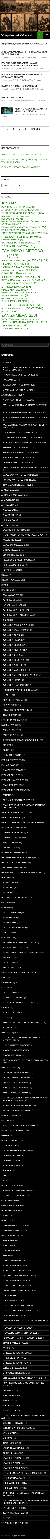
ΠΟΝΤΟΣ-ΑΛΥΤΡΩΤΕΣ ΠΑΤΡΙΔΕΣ (18, 480)
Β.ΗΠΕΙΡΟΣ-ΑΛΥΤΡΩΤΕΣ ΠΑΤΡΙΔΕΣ (19, 432)
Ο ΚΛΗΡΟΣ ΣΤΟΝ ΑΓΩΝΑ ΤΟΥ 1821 (19, 390)
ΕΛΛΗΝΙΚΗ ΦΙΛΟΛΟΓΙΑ (13, 1463)
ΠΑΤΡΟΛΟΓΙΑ (9, 962)
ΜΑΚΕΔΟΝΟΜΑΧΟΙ (16, 286)
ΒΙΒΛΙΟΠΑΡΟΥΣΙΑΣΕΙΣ (11, 580)
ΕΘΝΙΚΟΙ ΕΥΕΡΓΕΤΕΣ (11, 760)
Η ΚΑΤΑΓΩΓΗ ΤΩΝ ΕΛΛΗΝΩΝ (12, 270)
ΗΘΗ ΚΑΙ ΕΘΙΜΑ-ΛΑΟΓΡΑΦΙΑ (20, 267)
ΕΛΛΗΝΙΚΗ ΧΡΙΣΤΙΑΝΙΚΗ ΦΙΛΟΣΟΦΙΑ (19, 942)
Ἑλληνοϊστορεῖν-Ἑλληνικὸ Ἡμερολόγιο (19, 35)
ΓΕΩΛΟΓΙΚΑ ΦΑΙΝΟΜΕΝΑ (12, 720)
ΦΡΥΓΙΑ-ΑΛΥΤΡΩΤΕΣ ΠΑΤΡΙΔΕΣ (17, 485)
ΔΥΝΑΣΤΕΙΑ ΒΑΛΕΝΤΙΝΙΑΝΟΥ (16, 630)
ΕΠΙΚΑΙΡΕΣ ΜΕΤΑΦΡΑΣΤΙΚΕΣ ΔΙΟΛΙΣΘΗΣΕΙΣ (23, 1473)
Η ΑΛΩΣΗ (7, 695)
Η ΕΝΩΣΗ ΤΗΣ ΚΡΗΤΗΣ (13, 997)
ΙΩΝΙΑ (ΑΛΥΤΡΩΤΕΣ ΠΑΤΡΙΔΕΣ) (16, 447)
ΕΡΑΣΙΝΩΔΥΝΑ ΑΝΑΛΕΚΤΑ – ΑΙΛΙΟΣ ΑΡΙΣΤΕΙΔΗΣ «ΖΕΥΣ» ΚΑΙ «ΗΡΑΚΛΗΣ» (19, 64)
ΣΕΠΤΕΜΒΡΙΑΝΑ (10, 1395)
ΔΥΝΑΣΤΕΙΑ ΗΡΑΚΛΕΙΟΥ (14, 640)
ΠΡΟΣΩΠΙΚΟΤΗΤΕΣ (10, 1235)
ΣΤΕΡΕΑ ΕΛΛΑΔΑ (9, 1250)
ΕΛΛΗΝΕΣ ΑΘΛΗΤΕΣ (10, 775)
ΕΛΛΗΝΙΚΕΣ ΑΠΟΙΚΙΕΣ (11, 817)
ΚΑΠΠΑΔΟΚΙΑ (7, 982)
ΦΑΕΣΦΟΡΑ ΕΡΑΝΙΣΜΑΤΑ (14, 1513)
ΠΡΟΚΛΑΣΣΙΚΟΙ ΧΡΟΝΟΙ (14, 565)
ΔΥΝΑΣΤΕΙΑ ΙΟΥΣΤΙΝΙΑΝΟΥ (15, 650)
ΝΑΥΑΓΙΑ (5, 1135)
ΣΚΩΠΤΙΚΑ (6, 1245)
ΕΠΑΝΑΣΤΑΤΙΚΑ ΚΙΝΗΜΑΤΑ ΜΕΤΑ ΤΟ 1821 (23, 1338)
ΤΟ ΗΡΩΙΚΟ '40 (9, 1410)
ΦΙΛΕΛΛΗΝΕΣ (10, 380)
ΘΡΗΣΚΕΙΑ (24, 273)
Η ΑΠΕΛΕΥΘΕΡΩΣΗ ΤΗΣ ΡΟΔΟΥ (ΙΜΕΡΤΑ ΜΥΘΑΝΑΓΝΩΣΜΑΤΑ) (21, 75)
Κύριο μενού (46, 35)
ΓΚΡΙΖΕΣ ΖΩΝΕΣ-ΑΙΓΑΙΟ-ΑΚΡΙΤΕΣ (18, 1290)
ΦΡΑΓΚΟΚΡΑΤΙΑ (10, 715)
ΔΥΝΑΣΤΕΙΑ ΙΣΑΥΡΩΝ (12, 655)
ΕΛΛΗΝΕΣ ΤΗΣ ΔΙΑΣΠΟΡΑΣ (13, 790)
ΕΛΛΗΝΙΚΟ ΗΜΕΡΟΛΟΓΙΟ (28, 57)
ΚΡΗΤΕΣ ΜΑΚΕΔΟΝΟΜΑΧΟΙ (15, 1088)
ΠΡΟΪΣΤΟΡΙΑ (9, 520)
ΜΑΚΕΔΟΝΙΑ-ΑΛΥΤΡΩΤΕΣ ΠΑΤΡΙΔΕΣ (19, 475)
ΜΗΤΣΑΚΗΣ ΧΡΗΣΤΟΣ (11, 1120)
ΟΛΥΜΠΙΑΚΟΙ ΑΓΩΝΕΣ (11, 1200)
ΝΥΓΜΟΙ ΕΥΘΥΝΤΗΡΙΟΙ (13, 1508)
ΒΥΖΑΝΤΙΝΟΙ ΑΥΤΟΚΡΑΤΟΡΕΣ (17, 221)
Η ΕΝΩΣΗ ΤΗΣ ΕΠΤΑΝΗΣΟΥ (15, 1195)
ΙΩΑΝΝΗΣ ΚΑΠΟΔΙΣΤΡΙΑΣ (14, 1343)
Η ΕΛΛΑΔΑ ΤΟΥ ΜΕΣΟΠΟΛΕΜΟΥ (17, 1328)
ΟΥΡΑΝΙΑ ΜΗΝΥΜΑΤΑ (11, 1205)
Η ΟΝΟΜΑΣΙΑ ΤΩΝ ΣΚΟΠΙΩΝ (16, 1045)
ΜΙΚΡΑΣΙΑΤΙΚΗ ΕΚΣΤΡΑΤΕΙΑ (16, 290)
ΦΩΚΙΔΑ (6, 1255)
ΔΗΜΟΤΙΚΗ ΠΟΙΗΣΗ (13, 755)
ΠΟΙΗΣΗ (6, 750)
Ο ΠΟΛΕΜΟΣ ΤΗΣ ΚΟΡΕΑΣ (15, 1373)
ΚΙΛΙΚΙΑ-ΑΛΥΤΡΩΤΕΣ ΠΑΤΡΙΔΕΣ (17, 457)
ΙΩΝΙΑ (4, 977)
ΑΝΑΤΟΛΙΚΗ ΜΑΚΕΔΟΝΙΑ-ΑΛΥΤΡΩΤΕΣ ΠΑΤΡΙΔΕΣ (25, 417)
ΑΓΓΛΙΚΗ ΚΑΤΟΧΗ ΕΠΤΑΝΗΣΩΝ (17, 1190)
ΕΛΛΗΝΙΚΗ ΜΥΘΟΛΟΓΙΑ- (14, 1458)
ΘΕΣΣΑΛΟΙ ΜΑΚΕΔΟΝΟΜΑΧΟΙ (16, 1077)
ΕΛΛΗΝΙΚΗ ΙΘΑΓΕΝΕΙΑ (13, 867)
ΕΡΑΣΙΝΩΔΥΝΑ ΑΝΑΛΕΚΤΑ (14, 1478)
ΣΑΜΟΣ (6, 1175)
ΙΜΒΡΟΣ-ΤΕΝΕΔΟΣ (11, 1165)
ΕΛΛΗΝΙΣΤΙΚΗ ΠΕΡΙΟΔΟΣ (14, 530)
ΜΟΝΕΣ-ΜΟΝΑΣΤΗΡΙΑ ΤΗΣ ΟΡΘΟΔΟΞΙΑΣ (22, 952)
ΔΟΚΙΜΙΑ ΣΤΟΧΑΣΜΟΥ (13, 1453)
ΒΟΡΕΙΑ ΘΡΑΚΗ (10, 917)
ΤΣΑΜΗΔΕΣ (8, 892)
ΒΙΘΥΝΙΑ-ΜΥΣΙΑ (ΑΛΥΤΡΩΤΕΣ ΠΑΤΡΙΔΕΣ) (21, 437)
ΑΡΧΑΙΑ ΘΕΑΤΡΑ (10, 510)
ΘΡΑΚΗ (9, 273)
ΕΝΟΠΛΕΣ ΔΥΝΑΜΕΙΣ (16, 260)
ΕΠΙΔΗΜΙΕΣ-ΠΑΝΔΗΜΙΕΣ (12, 852)
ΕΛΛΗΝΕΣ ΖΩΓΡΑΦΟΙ (12, 785)
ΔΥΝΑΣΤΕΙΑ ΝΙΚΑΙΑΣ (12, 680)
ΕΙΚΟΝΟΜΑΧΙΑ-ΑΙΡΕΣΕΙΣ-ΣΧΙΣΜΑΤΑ (19, 690)
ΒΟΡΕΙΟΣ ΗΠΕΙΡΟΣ (12, 219)
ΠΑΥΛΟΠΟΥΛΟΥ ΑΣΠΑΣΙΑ (14, 927)
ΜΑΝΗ (5, 1215)
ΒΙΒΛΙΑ (4, 575)
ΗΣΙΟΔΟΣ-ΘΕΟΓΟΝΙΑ (12, 97)
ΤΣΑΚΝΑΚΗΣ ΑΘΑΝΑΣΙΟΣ (14, 328)
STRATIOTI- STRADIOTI (14, 1423)
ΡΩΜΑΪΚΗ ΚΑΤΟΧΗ (11, 570)
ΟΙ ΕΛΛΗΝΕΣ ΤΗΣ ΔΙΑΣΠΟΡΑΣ (14, 298)
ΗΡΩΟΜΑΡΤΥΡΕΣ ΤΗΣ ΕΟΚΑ (14, 897)
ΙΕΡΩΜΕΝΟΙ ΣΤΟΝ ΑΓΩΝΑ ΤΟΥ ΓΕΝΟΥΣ (19, 972)
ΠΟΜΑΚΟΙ (7, 932)
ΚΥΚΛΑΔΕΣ (8, 1170)
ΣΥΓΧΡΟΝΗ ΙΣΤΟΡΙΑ (10, 1260)
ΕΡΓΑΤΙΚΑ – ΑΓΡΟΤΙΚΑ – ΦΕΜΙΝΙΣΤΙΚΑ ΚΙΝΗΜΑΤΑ (25, 1320)
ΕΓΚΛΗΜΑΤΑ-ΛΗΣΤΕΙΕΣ (13, 1300)
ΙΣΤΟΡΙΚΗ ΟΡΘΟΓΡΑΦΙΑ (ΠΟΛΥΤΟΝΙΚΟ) (21, 740)
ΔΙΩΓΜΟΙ (7, 620)
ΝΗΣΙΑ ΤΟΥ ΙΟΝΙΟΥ (10, 1185)
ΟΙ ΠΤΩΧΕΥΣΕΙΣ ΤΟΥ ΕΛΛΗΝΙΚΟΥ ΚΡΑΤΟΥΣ (22, 1378)
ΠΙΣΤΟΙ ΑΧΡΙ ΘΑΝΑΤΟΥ (20, 304)
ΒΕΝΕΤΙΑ (7, 795)
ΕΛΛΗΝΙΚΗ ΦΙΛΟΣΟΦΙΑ (13, 1468)
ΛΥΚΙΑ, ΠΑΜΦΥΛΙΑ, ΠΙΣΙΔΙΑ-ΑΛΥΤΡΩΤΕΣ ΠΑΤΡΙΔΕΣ (25, 467)
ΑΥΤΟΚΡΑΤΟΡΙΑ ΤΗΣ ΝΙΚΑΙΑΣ (16, 610)
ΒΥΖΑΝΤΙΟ (40, 221)
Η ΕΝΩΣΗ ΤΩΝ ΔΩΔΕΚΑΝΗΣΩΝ (18, 1150)
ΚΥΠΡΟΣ (5, 1007)
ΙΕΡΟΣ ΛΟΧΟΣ (10, 847)
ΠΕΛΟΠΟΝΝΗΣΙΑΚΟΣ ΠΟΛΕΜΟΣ (18, 560)
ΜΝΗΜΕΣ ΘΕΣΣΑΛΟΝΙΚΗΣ (13, 1130)
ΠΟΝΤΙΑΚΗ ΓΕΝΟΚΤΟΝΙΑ (13, 308)
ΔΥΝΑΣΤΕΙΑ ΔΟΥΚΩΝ (12, 635)
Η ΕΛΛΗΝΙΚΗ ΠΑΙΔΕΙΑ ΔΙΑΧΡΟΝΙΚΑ (17, 857)
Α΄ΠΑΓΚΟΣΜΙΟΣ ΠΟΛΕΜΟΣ (15, 1270)
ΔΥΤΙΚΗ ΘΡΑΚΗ (10, 922)
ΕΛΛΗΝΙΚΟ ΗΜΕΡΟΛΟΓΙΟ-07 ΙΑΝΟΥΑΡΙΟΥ (20, 167)
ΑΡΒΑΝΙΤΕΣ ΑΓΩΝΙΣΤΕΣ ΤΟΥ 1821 (19, 375)
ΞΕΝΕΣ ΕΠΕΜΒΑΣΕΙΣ (15, 295)
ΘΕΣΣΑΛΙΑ (6, 902)
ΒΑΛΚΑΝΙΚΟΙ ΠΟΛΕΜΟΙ (15, 216)
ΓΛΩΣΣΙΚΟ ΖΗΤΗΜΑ (12, 735)
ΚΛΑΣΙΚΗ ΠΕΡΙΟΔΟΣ (12, 540)
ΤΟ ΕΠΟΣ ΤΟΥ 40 (9, 319)
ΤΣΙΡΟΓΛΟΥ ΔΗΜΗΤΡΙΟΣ (12, 1523)
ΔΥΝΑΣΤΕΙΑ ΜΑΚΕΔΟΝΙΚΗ (15, 670)
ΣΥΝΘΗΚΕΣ (8, 1400)
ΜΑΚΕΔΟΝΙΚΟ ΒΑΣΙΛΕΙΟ (14, 545)
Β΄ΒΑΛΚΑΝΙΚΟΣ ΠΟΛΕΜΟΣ (15, 1280)
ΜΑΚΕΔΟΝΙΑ (36, 280)
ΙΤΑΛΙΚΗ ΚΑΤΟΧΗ (12, 1155)
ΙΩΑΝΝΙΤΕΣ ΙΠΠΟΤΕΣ (13, 1160)
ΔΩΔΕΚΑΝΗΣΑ (11, 224)
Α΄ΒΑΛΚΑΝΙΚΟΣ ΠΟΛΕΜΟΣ (15, 1265)
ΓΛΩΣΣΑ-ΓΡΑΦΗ (8, 725)
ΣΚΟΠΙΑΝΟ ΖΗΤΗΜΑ (12, 1055)
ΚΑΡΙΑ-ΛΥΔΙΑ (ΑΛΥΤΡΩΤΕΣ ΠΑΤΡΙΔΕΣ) (20, 452)
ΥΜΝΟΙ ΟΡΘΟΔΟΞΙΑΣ (12, 967)
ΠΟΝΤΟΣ (34, 308)
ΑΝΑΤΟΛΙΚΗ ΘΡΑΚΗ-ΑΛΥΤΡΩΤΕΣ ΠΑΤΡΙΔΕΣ (22, 412)
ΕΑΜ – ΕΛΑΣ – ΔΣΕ (12, 1315)
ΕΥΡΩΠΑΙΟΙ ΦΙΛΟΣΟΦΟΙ (14, 1488)
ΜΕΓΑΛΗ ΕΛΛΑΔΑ (9, 1115)
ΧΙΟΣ (5, 1180)
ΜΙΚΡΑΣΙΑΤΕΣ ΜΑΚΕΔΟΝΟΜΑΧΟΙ (18, 1105)
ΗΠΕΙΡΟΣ (31, 270)
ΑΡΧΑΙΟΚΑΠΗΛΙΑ (10, 515)
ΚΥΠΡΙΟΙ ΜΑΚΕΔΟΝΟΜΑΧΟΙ (15, 1093)
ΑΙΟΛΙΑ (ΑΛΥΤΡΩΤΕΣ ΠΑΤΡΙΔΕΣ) (17, 400)
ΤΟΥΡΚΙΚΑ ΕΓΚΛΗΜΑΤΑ (15, 1358)
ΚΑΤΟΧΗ (8, 280)
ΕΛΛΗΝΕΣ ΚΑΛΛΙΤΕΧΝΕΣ (12, 780)
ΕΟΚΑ (40, 260)
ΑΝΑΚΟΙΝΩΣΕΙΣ (8, 490)
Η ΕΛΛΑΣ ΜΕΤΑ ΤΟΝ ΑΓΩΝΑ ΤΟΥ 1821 (20, 1333)
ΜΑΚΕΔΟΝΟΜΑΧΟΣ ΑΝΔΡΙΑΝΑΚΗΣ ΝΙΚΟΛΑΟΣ (22, 154)
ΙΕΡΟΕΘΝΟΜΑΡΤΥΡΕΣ (20, 276)
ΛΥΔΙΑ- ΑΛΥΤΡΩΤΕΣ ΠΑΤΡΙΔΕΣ (16, 462)
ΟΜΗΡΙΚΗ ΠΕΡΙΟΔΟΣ (12, 555)
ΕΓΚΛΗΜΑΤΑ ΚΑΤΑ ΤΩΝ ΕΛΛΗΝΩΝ (23, 227)
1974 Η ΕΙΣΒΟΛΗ (10, 1012)
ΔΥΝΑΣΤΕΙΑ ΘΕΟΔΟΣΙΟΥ (14, 645)
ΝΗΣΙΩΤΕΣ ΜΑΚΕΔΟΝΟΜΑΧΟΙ (16, 1110)
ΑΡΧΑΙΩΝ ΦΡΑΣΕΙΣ (11, 730)
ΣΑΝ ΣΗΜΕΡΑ (19, 315)
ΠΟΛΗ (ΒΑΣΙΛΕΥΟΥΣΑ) (13, 700)
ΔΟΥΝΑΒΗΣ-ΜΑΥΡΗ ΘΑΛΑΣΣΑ (16, 800)
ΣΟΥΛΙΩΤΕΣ (8, 887)
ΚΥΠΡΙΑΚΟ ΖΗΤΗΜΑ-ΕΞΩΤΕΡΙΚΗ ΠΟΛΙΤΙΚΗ (22, 1022)
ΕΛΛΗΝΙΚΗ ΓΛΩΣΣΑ (18, 246)
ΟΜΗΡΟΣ (7, 745)
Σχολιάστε (43, 57)
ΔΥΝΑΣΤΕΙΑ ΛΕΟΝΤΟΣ (13, 665)
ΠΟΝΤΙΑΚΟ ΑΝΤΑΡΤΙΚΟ (13, 1230)
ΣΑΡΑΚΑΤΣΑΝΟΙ (8, 1240)
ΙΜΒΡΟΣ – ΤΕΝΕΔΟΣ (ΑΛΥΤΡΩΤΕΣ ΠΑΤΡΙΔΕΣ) (23, 442)
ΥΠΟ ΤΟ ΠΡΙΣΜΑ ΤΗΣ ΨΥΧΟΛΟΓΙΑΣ (19, 1125)
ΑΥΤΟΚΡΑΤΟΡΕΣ (10, 600)
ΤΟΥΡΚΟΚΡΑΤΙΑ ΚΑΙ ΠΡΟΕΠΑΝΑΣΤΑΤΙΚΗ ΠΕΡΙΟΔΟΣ (24, 323)
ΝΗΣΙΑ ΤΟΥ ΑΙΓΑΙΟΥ (10, 1140)
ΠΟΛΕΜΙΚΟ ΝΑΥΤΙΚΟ (12, 837)
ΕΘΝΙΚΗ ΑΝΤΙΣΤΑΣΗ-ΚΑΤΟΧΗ (16, 1305)
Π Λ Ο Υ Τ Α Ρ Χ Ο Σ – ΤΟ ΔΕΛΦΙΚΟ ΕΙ (19, 86)
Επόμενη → (37, 129)
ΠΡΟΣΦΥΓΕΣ (9, 311)
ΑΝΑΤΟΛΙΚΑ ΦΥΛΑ (11, 595)
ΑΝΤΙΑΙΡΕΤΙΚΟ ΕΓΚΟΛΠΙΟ (13, 495)
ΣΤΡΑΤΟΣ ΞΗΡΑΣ (10, 842)
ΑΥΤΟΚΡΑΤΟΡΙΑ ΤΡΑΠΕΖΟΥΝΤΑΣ (18, 615)
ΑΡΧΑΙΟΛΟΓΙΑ (31, 209)
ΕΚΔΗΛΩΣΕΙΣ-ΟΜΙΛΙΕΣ (13, 770)
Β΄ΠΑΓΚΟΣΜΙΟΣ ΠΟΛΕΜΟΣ (15, 1285)
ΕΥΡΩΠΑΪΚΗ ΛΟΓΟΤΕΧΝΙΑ (15, 1483)
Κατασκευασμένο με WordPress (13, 1536)
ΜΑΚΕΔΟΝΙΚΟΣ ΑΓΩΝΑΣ (19, 283)
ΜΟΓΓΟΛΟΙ (8, 1438)
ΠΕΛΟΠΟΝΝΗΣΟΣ (9, 1210)
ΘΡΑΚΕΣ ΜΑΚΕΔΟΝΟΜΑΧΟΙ (15, 1082)
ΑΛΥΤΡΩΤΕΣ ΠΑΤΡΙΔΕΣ (18, 206)
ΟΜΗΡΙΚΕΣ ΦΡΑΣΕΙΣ (17, 301)
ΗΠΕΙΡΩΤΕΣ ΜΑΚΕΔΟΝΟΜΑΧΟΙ (17, 1072)
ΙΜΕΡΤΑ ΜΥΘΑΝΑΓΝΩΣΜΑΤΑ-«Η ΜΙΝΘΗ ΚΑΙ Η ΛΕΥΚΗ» (30, 109)
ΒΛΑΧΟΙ (4, 585)
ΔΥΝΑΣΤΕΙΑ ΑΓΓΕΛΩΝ (14, 605)
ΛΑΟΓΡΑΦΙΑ (6, 1027)
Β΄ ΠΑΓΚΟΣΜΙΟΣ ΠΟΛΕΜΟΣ (22, 213)
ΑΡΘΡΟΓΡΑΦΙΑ (11, 209)
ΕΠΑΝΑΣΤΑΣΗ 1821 (16, 263)
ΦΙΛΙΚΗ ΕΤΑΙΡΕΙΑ (10, 1443)
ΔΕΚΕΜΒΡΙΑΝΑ (9, 1295)
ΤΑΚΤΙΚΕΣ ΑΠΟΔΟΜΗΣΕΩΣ (15, 1405)
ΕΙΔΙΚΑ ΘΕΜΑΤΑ (8, 765)
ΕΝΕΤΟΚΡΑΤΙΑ (9, 992)
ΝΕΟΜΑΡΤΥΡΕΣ (10, 957)
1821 (9, 203)
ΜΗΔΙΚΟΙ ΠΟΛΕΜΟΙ (12, 550)
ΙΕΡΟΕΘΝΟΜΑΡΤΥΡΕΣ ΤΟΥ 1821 (18, 385)
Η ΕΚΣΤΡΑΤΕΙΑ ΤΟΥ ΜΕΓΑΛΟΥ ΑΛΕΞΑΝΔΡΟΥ (23, 535)
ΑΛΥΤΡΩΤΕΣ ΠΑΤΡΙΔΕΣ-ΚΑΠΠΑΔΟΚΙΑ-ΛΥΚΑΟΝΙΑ (25, 405)
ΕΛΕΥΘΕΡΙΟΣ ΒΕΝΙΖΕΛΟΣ (12, 240)
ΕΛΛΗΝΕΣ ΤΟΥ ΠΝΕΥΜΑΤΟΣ (20, 242)
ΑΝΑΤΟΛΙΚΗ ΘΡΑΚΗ (12, 912)
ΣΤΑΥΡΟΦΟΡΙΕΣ (10, 705)
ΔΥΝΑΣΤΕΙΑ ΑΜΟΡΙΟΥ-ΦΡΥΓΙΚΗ (17, 625)
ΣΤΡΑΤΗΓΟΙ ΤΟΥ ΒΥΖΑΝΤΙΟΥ (16, 710)
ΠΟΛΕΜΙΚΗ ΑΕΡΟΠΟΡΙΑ (14, 832)
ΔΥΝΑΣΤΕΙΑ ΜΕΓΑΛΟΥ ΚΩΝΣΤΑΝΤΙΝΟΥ (20, 675)
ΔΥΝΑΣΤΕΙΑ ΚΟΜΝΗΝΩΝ (14, 660)
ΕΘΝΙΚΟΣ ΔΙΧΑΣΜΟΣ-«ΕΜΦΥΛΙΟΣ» (18, 230)
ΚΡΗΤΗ (21, 280)
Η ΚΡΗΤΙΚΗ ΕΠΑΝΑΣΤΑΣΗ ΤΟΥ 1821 (19, 1002)
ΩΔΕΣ (5, 1518)
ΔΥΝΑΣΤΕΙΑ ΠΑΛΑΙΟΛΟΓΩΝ (15, 685)
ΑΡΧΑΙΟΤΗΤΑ (7, 525)
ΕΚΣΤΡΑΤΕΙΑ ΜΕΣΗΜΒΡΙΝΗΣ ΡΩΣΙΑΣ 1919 (23, 1275)
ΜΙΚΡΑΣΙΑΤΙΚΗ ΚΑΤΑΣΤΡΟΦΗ (19, 292)
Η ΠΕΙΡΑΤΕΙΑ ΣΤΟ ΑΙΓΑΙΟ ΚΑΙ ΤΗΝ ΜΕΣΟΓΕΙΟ (21, 872)
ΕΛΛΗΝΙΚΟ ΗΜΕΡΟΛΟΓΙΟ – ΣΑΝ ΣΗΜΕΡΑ (20, 822)
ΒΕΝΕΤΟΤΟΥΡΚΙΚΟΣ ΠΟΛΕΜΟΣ (17, 1428)
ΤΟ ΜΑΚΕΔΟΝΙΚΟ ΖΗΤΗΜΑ (29, 319)
